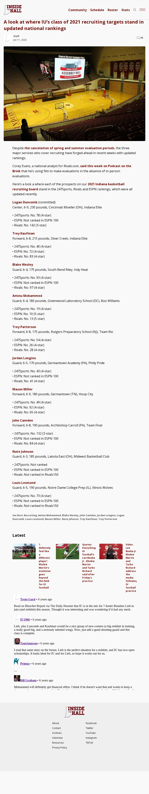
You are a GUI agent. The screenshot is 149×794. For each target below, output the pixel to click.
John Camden (88, 515)
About (55, 723)
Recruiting (30, 515)
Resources (58, 742)
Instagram (91, 737)
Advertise (57, 737)
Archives (57, 733)
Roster (113, 10)
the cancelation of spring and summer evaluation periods (69, 148)
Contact (56, 728)
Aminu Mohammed (49, 515)
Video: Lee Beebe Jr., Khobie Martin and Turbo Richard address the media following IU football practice (131, 568)
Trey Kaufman (88, 519)
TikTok (89, 742)
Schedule (97, 10)
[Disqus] (74, 641)
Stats (125, 10)
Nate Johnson (70, 519)
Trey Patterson (107, 519)
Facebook (91, 723)
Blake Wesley (70, 515)
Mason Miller (53, 519)
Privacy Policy (59, 747)
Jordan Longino (106, 515)
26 (141, 37)
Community (77, 10)
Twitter (89, 728)
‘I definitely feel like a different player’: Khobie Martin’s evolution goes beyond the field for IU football (45, 566)
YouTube (91, 733)
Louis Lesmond (34, 519)
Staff (16, 36)
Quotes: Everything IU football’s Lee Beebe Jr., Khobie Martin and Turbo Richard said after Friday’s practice (89, 563)
